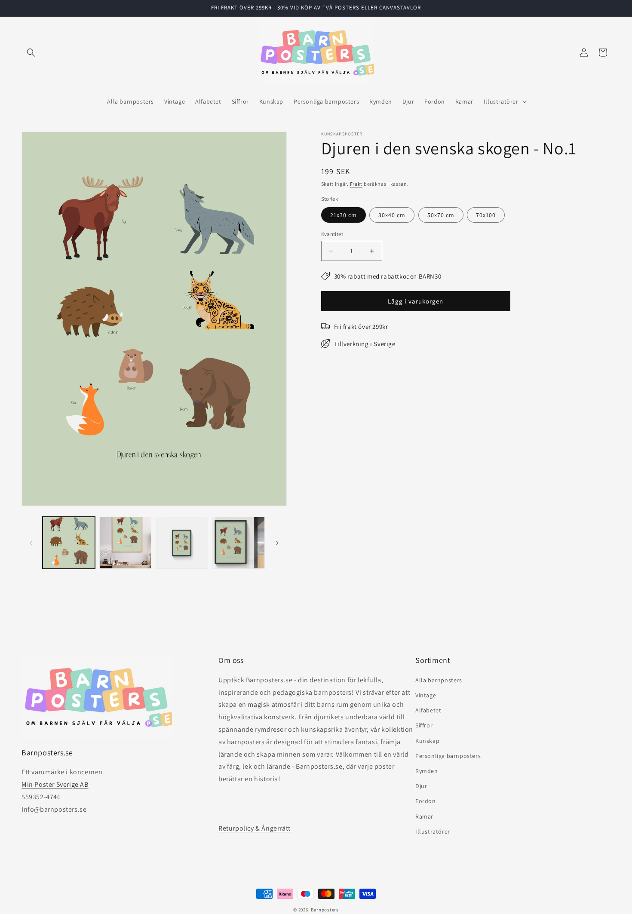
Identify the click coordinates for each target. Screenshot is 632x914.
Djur (421, 786)
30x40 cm (391, 215)
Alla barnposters (438, 680)
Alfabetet (428, 710)
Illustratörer (432, 831)
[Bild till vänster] (30, 543)
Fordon (425, 801)
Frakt (356, 184)
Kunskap (427, 741)
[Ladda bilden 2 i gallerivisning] (125, 543)
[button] (30, 52)
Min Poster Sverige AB (55, 784)
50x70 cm (440, 215)
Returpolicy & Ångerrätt (254, 828)
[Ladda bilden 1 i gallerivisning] (69, 543)
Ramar (424, 816)
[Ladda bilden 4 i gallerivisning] (238, 543)
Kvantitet (332, 234)
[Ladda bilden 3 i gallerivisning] (182, 543)
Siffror (424, 725)
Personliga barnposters (448, 756)
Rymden (426, 771)
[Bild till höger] (277, 543)
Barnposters (325, 910)
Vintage (425, 695)
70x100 (486, 215)
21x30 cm (343, 215)
